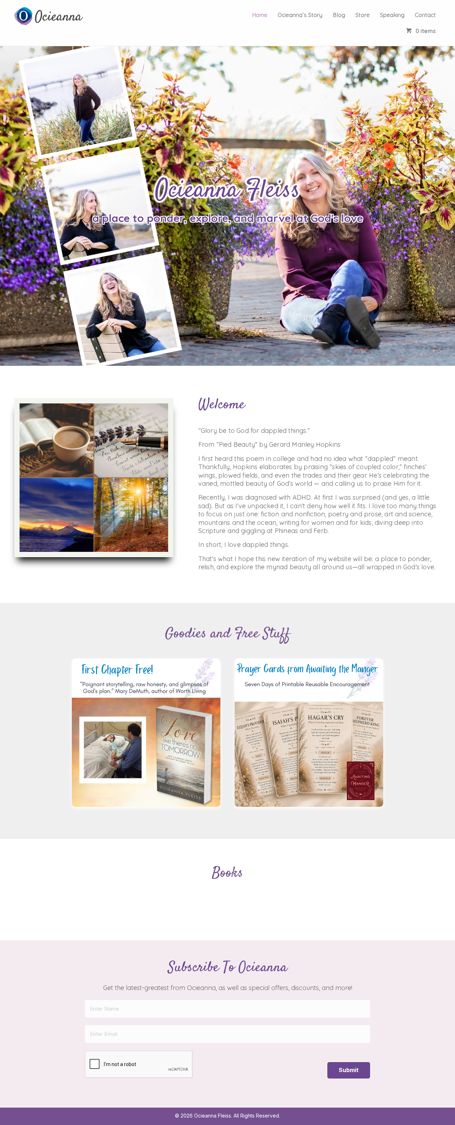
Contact (425, 14)
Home (259, 14)
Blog (339, 14)
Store (362, 14)
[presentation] (139, 1064)
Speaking (392, 14)
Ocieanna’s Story (300, 14)
